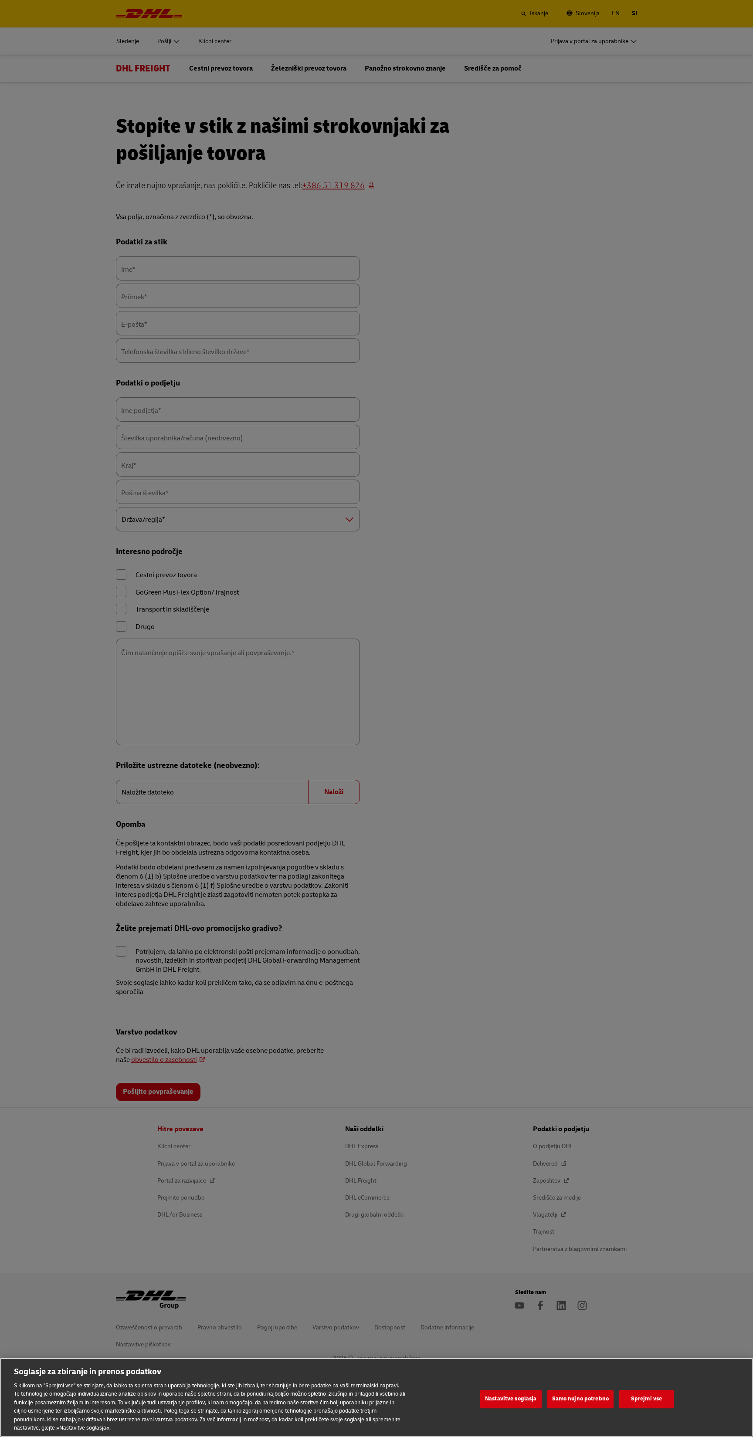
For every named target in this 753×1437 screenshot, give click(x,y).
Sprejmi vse (646, 1398)
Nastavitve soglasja (510, 1398)
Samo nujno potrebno (580, 1398)
